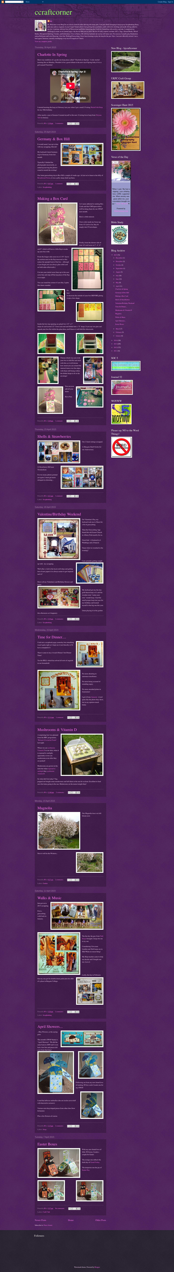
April (118, 286)
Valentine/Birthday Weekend (59, 513)
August (118, 272)
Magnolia (44, 807)
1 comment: (59, 183)
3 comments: (59, 123)
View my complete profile (43, 41)
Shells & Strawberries (54, 436)
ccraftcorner (53, 12)
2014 (115, 340)
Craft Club (46, 1212)
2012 (115, 347)
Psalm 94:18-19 (122, 204)
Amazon (94, 697)
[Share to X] (73, 123)
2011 (115, 351)
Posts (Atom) (48, 1225)
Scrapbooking (47, 187)
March (118, 329)
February (119, 332)
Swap (44, 1129)
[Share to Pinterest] (78, 123)
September (119, 268)
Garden (45, 883)
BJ (51, 21)
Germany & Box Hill (53, 138)
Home (71, 1220)
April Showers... (50, 1026)
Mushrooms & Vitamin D (57, 729)
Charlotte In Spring (52, 54)
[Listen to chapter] (129, 204)
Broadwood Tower (43, 178)
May (117, 282)
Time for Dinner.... (51, 636)
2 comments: (59, 619)
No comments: (60, 1208)
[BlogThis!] (71, 123)
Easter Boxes (47, 1143)
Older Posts (100, 1220)
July (117, 275)
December (119, 258)
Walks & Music (49, 897)
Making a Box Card (52, 198)
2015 (115, 255)
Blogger (97, 1267)
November (119, 261)
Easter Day (86, 1170)
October (118, 265)
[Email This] (68, 123)
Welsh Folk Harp (97, 107)
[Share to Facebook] (75, 123)
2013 (115, 344)
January (118, 336)
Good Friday (94, 1162)
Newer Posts (40, 1220)
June (117, 279)
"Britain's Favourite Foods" (47, 740)
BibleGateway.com (121, 211)
